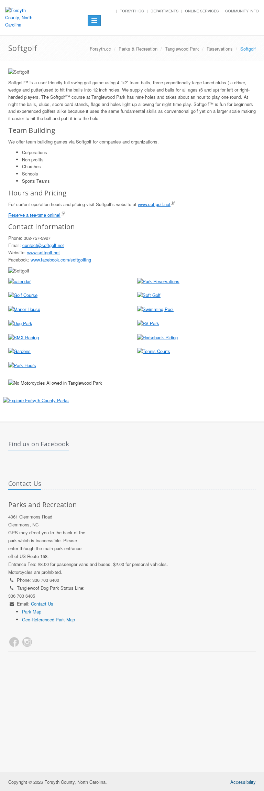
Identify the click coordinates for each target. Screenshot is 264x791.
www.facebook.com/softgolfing (61, 259)
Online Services (202, 10)
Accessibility (243, 782)
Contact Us (42, 603)
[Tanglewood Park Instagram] (27, 642)
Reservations (220, 48)
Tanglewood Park (182, 48)
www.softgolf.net (154, 204)
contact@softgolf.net (43, 245)
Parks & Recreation (138, 48)
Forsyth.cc (132, 10)
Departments (164, 10)
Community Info (242, 10)
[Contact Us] (40, 642)
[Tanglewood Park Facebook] (14, 642)
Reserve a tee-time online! (34, 215)
